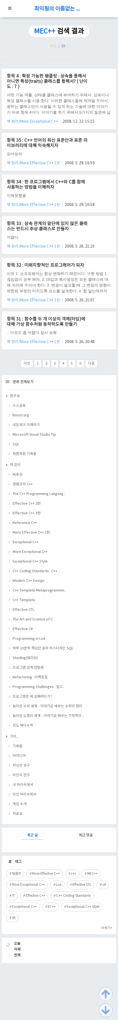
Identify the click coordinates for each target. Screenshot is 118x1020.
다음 (91, 364)
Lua (58, 885)
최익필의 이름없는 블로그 (59, 9)
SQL (16, 444)
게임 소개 (20, 804)
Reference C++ (25, 523)
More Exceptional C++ (30, 552)
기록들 (18, 746)
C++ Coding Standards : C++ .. (36, 571)
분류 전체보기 (22, 382)
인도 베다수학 (23, 726)
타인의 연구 (21, 775)
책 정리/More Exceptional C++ (33, 121)
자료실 (18, 814)
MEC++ (92, 874)
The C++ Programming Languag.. (39, 494)
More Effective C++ (46, 874)
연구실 (15, 396)
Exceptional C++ (25, 542)
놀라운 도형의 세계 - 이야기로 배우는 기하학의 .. (48, 716)
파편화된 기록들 (24, 454)
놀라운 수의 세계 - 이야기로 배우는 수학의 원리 (47, 706)
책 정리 (15, 465)
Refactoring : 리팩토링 (30, 677)
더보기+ (106, 928)
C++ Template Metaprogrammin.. (39, 590)
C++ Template (24, 600)
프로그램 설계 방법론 (28, 668)
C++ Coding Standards (73, 896)
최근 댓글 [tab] (86, 835)
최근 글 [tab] (32, 835)
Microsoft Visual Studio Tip (34, 435)
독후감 (18, 475)
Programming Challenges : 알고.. (38, 687)
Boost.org (21, 415)
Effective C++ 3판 (27, 513)
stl (13, 918)
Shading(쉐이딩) (25, 658)
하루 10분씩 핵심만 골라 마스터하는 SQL (43, 648)
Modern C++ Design (28, 581)
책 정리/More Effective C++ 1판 (34, 163)
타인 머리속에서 (24, 795)
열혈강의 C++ (23, 484)
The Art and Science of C (33, 619)
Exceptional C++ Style (30, 561)
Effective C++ (35, 896)
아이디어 (19, 756)
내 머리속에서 (23, 785)
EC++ (52, 907)
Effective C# (23, 629)
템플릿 (16, 874)
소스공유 (19, 406)
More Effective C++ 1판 (31, 533)
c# (104, 885)
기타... (14, 737)
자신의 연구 (21, 766)
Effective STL (24, 610)
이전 (27, 364)
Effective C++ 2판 (27, 504)
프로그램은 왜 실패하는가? (32, 697)
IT (13, 896)
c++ (73, 874)
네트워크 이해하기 (26, 425)
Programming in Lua (29, 639)
